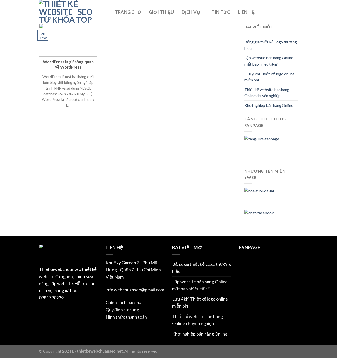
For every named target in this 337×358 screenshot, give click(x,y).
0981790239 (51, 297)
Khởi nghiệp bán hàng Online (268, 105)
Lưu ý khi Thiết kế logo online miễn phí (269, 76)
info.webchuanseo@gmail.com (135, 289)
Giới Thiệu (161, 12)
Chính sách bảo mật (124, 302)
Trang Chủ (128, 12)
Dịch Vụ (191, 12)
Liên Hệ (246, 12)
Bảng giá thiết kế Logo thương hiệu (270, 45)
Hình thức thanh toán (126, 317)
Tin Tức (220, 12)
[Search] (289, 12)
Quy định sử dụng (122, 309)
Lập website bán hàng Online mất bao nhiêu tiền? (268, 60)
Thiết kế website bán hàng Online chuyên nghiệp (266, 92)
